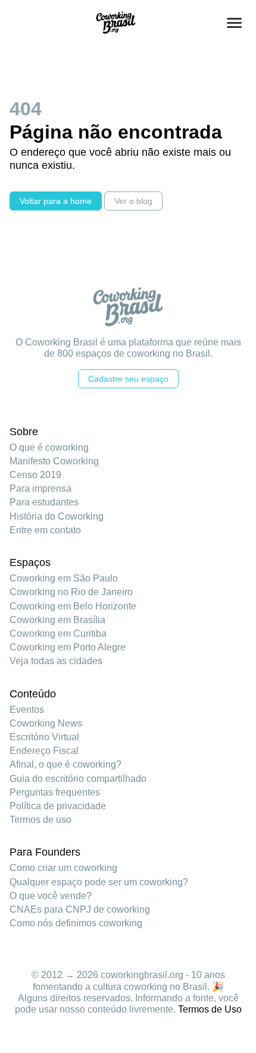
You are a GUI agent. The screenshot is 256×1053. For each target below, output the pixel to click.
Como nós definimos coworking (76, 923)
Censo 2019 (35, 475)
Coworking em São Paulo (64, 578)
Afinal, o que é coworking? (65, 764)
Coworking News (46, 723)
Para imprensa (40, 488)
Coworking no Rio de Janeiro (71, 592)
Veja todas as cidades (56, 661)
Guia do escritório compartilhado (78, 779)
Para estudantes (44, 502)
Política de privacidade (58, 806)
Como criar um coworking (63, 868)
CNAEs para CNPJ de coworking (80, 909)
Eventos (27, 710)
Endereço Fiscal (44, 751)
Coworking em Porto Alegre (68, 647)
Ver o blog (133, 201)
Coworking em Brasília (57, 620)
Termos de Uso (210, 1009)
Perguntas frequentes (55, 792)
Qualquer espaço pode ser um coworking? (99, 882)
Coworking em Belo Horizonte (73, 606)
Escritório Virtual (44, 737)
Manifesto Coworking (54, 461)
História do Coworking (57, 516)
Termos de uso (40, 820)
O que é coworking (49, 447)
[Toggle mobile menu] (234, 23)
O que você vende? (51, 896)
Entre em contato (45, 530)
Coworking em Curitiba (58, 633)
